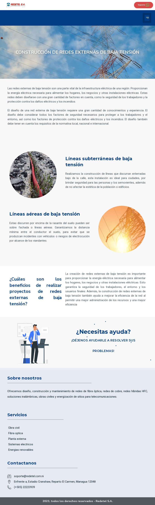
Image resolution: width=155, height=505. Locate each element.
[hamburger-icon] (147, 18)
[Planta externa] (77, 439)
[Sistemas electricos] (77, 444)
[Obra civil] (77, 428)
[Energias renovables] (77, 450)
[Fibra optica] (77, 433)
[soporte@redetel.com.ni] (77, 476)
